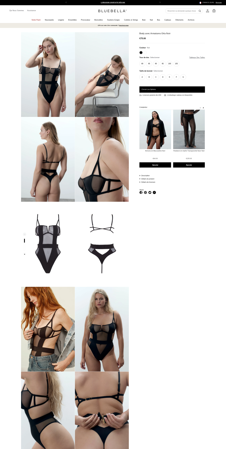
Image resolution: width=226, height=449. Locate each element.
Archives (191, 20)
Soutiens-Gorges (113, 20)
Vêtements (179, 20)
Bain (144, 20)
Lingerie (61, 20)
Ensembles (72, 20)
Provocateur (85, 20)
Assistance (31, 10)
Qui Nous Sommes (16, 10)
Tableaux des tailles (197, 57)
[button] (160, 2)
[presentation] (203, 108)
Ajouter (155, 165)
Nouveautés (49, 20)
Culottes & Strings (131, 20)
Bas (158, 20)
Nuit (151, 20)
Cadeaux (167, 20)
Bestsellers (98, 20)
